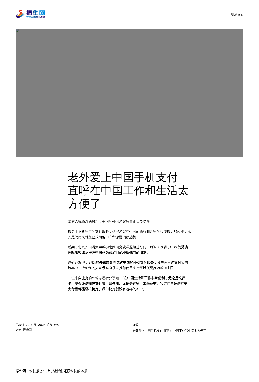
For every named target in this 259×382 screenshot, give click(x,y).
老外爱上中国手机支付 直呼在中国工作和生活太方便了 (169, 330)
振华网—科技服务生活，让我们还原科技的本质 (51, 371)
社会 (57, 325)
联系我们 (237, 14)
